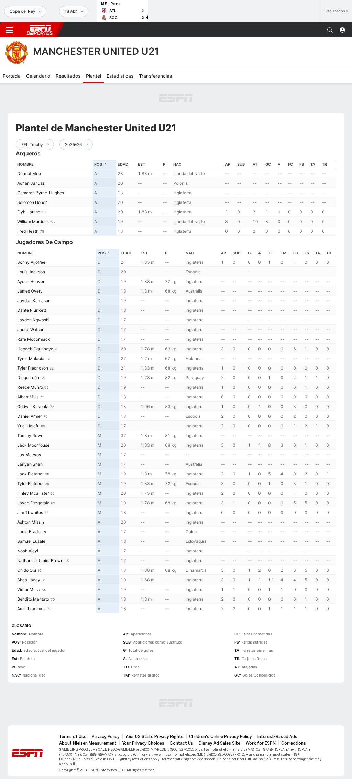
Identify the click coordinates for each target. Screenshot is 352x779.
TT (270, 253)
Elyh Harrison (30, 212)
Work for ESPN (261, 743)
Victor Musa (28, 589)
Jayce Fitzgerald (33, 502)
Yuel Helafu (28, 425)
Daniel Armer (29, 416)
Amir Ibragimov (31, 608)
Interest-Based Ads (277, 736)
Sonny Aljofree (31, 262)
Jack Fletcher (30, 473)
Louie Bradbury (31, 531)
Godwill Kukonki (32, 406)
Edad (123, 164)
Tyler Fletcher (30, 483)
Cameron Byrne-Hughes (40, 192)
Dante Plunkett (31, 310)
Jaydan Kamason (34, 300)
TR (324, 164)
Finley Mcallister (33, 493)
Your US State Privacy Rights (154, 736)
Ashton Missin (30, 522)
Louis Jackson (31, 271)
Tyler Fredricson (32, 368)
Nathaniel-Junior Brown (40, 560)
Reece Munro (30, 387)
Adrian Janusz (31, 183)
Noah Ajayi (27, 550)
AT (255, 164)
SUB (241, 164)
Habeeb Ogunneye (35, 348)
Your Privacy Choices (143, 743)
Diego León (28, 377)
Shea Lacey (28, 579)
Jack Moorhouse (33, 445)
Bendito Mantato (33, 599)
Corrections (293, 743)
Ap (227, 164)
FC (290, 164)
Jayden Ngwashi (33, 319)
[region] (176, 198)
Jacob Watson (30, 329)
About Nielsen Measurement (88, 743)
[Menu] (9, 29)
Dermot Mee (29, 173)
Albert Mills (27, 396)
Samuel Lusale (31, 541)
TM (283, 253)
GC (268, 164)
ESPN (39, 29)
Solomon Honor (32, 202)
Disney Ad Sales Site (219, 743)
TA (312, 164)
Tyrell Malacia (30, 358)
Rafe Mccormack (33, 339)
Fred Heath (27, 231)
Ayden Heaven (31, 281)
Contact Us (181, 743)
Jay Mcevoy (29, 454)
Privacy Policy (106, 736)
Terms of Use (72, 736)
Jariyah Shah (30, 464)
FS (301, 164)
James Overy (30, 291)
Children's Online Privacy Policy (220, 736)
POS (98, 164)
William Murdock (33, 221)
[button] (330, 30)
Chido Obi (26, 570)
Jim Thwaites (30, 512)
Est (141, 164)
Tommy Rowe (30, 435)
